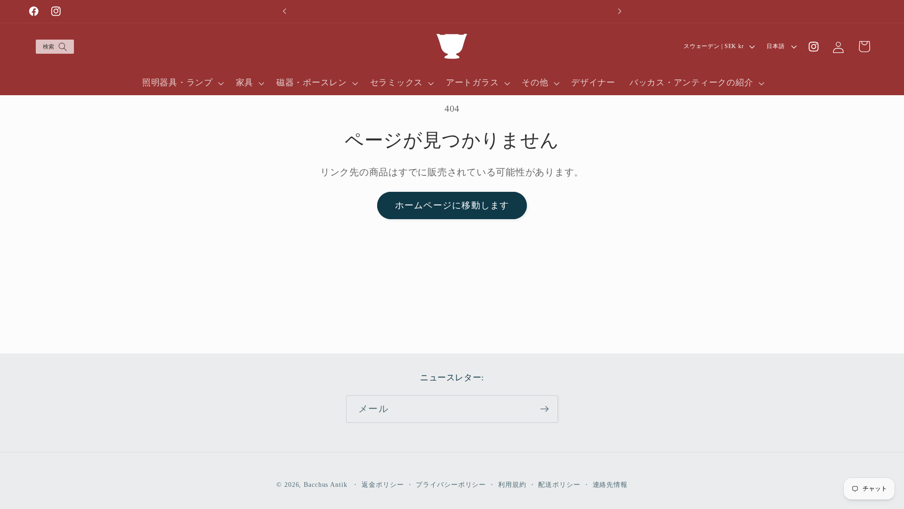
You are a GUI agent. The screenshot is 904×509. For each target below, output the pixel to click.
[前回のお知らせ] (284, 11)
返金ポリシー (383, 484)
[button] (54, 47)
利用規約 (512, 484)
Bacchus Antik (325, 484)
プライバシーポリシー (451, 484)
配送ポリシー (559, 484)
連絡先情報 (610, 484)
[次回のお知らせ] (619, 11)
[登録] (544, 409)
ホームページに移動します (452, 205)
